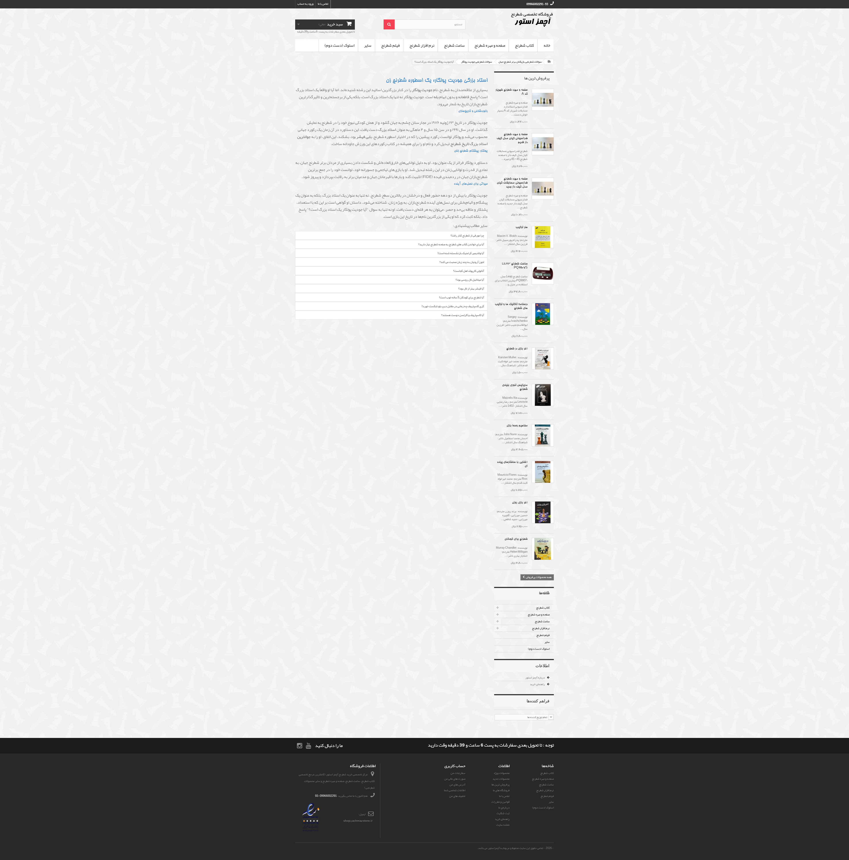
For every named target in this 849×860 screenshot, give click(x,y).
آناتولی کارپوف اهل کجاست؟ (468, 271)
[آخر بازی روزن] (543, 512)
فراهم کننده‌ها (538, 700)
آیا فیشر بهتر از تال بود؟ (471, 288)
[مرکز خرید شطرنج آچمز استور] (513, 19)
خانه (547, 45)
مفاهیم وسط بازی (517, 425)
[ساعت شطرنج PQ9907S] (543, 273)
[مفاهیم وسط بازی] (543, 435)
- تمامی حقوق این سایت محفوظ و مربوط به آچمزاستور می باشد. (511, 848)
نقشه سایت (503, 825)
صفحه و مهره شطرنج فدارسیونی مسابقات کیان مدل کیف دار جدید (512, 183)
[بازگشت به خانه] (549, 62)
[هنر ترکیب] (543, 237)
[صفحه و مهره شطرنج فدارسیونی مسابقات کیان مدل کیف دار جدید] (543, 189)
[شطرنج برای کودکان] (543, 549)
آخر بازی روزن (520, 502)
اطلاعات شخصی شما (454, 790)
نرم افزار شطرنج (421, 45)
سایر (367, 45)
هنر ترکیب (522, 227)
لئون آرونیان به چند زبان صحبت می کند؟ (462, 262)
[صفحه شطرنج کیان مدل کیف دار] (543, 144)
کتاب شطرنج (524, 45)
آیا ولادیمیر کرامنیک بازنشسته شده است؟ (461, 253)
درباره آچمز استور (535, 677)
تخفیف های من (457, 796)
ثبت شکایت (503, 813)
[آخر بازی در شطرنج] (543, 358)
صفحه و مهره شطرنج (489, 45)
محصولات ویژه (502, 773)
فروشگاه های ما (501, 790)
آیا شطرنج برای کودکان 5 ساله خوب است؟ (461, 297)
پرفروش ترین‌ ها (536, 78)
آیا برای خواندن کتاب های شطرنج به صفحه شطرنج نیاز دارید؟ (451, 244)
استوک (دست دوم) (339, 45)
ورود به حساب (305, 4)
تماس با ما (323, 4)
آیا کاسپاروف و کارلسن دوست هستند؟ (462, 315)
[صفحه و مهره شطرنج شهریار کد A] (543, 100)
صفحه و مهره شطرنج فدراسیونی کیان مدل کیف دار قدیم (512, 138)
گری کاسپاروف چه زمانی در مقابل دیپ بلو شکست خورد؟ (453, 306)
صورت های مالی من (454, 779)
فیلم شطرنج (390, 45)
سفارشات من (458, 773)
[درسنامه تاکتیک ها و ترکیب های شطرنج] (543, 314)
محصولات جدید (501, 779)
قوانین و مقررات (500, 802)
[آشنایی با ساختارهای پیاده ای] (543, 472)
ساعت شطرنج (454, 45)
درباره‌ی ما (504, 807)
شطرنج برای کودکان (516, 539)
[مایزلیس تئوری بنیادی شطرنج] (543, 395)
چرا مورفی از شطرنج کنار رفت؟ (467, 235)
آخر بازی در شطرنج (517, 349)
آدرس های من (457, 784)
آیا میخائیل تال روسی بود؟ (470, 280)
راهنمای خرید (537, 684)
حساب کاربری (454, 766)
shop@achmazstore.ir (358, 821)
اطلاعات (542, 665)
